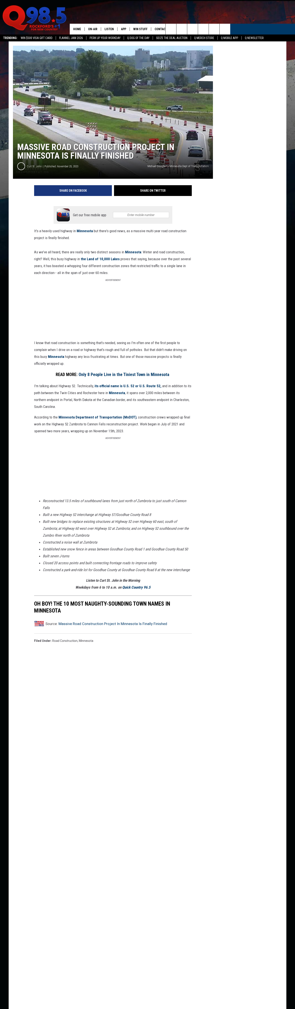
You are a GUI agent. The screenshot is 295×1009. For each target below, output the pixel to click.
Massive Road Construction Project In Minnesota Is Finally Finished (113, 624)
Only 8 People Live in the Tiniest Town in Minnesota (124, 374)
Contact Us (163, 29)
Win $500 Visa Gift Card (36, 38)
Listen (109, 29)
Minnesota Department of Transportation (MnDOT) (97, 417)
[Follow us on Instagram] (203, 29)
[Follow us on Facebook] (192, 29)
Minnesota (85, 231)
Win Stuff (140, 29)
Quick (126, 587)
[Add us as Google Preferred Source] (181, 29)
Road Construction (65, 640)
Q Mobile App (229, 38)
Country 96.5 (141, 587)
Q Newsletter (254, 38)
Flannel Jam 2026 (71, 38)
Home (77, 29)
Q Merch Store (204, 38)
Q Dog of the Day (138, 38)
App (123, 29)
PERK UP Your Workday (105, 38)
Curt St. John (34, 166)
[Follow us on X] (214, 29)
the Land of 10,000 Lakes (100, 259)
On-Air (92, 29)
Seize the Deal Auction (171, 38)
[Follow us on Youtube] (225, 29)
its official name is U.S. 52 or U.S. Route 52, (128, 386)
